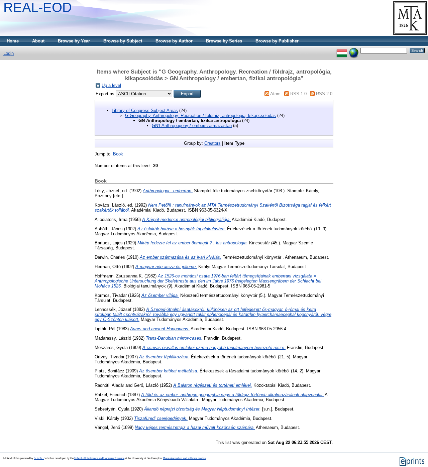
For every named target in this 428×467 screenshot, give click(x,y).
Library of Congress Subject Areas (145, 110)
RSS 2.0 (324, 93)
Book (118, 153)
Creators (212, 143)
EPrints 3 (39, 458)
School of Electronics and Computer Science (99, 458)
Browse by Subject (122, 40)
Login (8, 53)
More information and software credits (184, 458)
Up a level (111, 85)
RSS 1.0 (298, 93)
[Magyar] (341, 50)
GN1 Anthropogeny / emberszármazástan (192, 125)
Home (13, 40)
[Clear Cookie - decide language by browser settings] (353, 50)
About (38, 40)
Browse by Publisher (277, 40)
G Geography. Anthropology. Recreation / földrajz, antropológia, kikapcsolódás (200, 115)
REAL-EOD (37, 7)
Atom (275, 93)
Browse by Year (74, 40)
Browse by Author (174, 40)
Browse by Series (224, 40)
